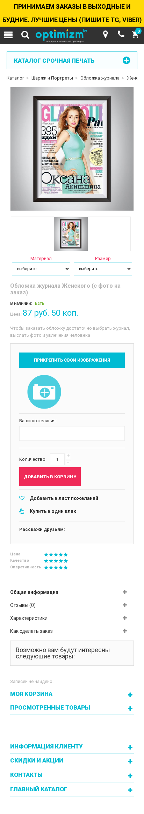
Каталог (15, 78)
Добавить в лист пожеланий (64, 498)
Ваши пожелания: (38, 420)
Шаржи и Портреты (52, 78)
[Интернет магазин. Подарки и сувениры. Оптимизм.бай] (72, 36)
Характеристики (29, 618)
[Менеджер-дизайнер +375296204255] (121, 34)
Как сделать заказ (31, 631)
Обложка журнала (100, 78)
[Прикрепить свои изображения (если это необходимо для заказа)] (44, 392)
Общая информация (34, 592)
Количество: (32, 459)
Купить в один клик (53, 511)
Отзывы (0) (23, 605)
